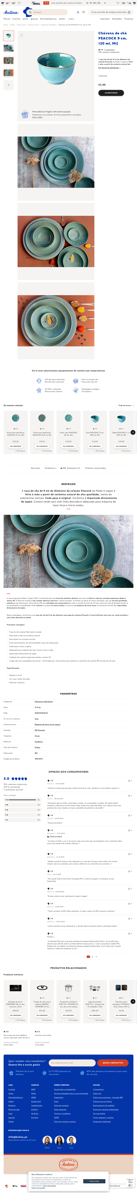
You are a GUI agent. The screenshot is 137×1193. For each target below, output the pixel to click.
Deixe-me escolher (38, 1188)
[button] (15, 1015)
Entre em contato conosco (65, 1121)
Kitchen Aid (36, 1101)
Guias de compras (61, 1105)
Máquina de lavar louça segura (47, 724)
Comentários (98, 1089)
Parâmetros (50, 468)
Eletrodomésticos (15, 1097)
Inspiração (105, 19)
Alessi (33, 1093)
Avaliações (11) (71, 468)
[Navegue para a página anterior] (84, 957)
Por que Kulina (99, 1113)
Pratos (37, 747)
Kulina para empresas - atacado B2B (108, 1097)
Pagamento (58, 1097)
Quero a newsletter (113, 1063)
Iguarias (11, 1117)
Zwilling (34, 1109)
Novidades (117, 19)
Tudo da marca (125, 405)
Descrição (35, 468)
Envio (56, 1101)
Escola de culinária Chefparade (105, 1109)
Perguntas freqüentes (102, 1121)
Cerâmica (39, 742)
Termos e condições (62, 1113)
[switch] (130, 1185)
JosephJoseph (36, 1105)
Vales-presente (60, 1109)
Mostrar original (56, 836)
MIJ (36, 753)
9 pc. (37, 719)
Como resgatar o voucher (103, 1117)
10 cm (37, 736)
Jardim (11, 1101)
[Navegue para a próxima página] (96, 957)
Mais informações (49, 1186)
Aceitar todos (94, 1181)
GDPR (56, 1117)
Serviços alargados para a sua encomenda (71, 1093)
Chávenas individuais (44, 701)
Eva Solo (34, 1117)
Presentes (128, 19)
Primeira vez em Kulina (102, 1101)
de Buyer (34, 1113)
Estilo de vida (13, 1109)
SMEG (33, 1097)
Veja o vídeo (37, 117)
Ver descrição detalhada (108, 68)
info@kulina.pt (17, 1137)
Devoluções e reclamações (65, 1089)
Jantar (10, 1093)
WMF (33, 1089)
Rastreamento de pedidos (103, 1105)
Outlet (11, 1121)
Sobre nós (97, 1093)
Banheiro (12, 1105)
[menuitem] (7, 19)
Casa (10, 1113)
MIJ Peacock (40, 730)
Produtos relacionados (95, 468)
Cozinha (11, 1089)
